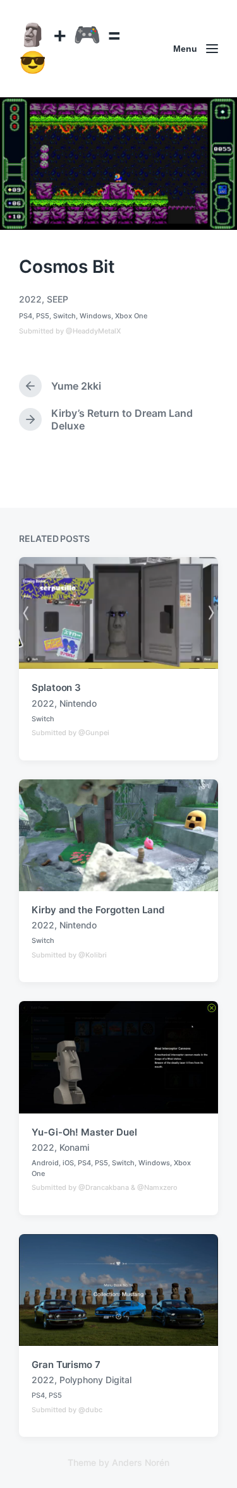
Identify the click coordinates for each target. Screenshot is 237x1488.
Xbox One (131, 315)
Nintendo (78, 703)
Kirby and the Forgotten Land (98, 910)
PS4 (25, 315)
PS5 (42, 315)
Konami (74, 1147)
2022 (30, 299)
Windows (95, 315)
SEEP (57, 299)
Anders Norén (140, 1462)
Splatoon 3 (56, 687)
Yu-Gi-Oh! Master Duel (84, 1132)
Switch (64, 315)
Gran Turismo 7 (66, 1365)
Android (45, 1162)
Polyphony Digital (95, 1379)
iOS (68, 1162)
